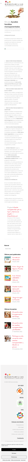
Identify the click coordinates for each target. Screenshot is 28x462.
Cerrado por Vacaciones (16, 258)
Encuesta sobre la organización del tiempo (17, 314)
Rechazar (14, 453)
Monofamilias (16, 30)
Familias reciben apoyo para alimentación (17, 288)
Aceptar (14, 449)
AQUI (10, 190)
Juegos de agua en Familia (17, 298)
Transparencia (20, 425)
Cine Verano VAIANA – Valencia (16, 278)
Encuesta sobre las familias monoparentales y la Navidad (17, 326)
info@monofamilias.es (12, 202)
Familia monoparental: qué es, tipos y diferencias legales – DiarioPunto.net (14, 211)
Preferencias (14, 457)
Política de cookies (6, 460)
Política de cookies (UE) (18, 434)
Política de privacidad (15, 460)
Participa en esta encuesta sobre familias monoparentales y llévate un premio (17, 341)
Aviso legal (23, 460)
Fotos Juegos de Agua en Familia (17, 267)
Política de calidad (19, 432)
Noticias (16, 29)
